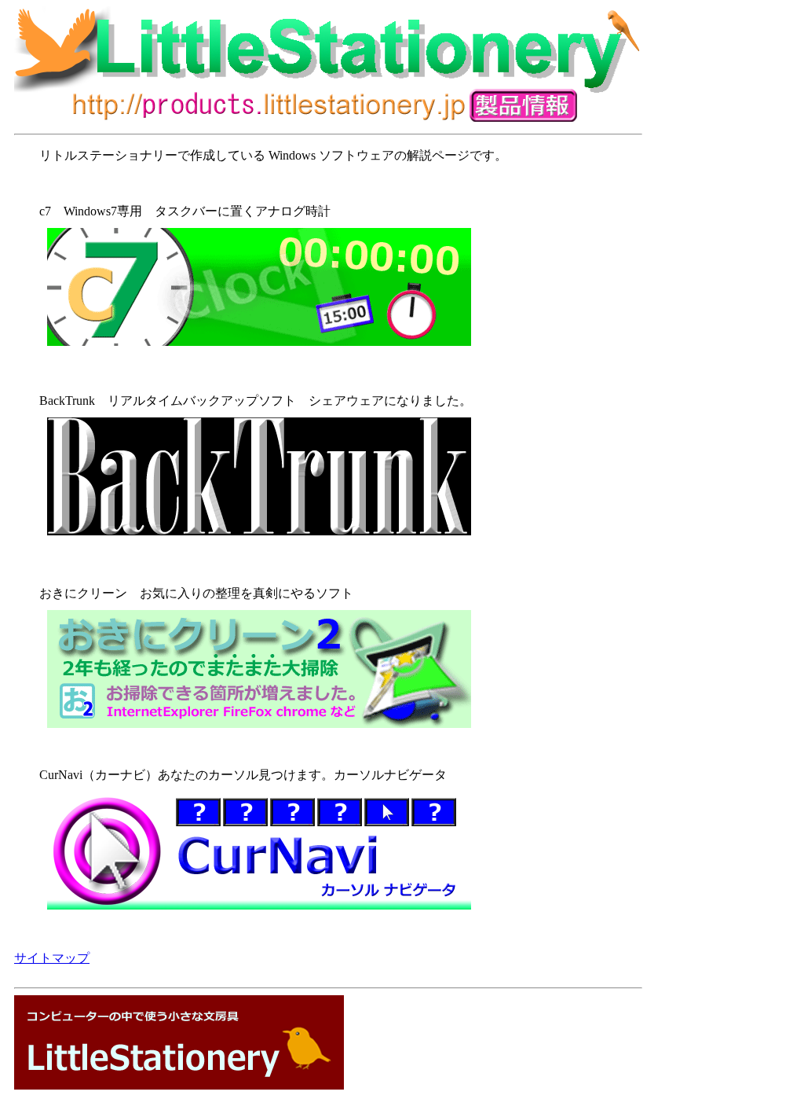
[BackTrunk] (259, 539)
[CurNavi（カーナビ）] (345, 851)
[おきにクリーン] (345, 669)
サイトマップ (52, 958)
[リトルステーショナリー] (179, 1085)
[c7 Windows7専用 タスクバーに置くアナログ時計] (345, 287)
